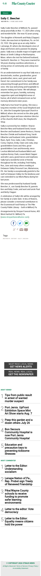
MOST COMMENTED (8, 460)
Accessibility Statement (20, 568)
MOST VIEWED (6, 390)
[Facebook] (13, 223)
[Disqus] (20, 270)
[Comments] (26, 223)
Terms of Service (21, 566)
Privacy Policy (33, 566)
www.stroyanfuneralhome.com (14, 217)
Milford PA (4, 21)
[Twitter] (20, 223)
